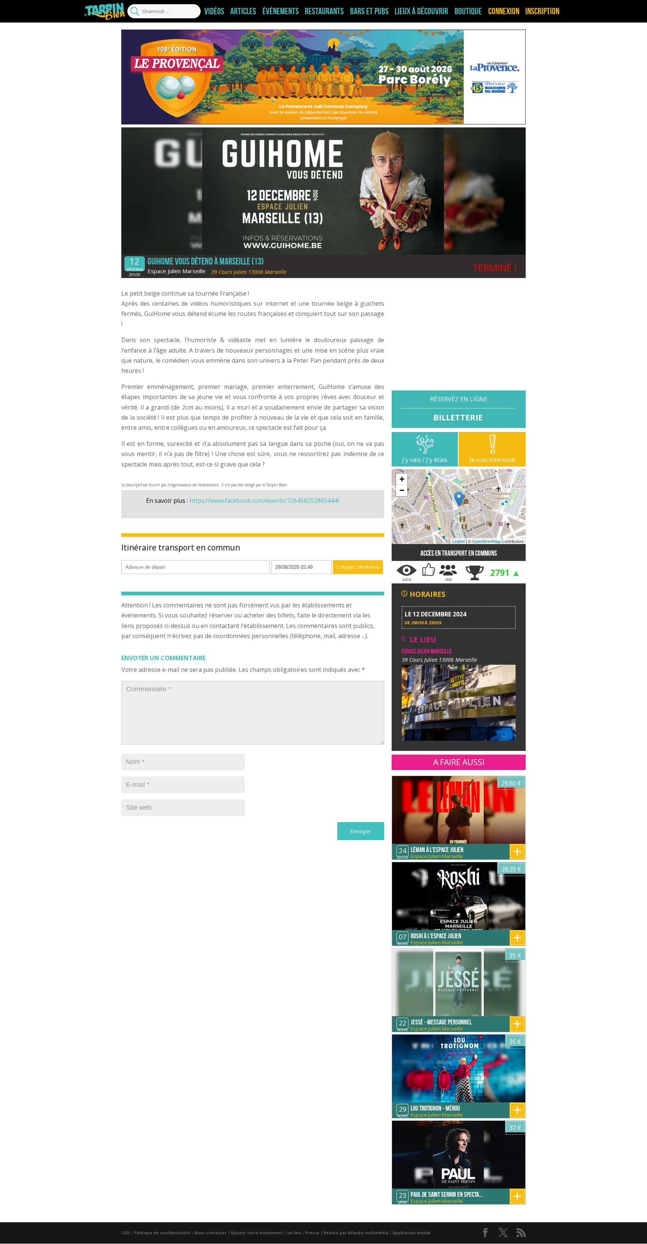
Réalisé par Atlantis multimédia (356, 1232)
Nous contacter (210, 1232)
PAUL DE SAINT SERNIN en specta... (446, 1194)
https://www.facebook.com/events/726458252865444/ (264, 500)
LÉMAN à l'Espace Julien (437, 850)
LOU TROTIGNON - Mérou (435, 1108)
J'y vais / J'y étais (424, 460)
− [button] (402, 490)
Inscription (542, 11)
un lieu (294, 1232)
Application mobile (411, 1232)
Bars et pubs (369, 11)
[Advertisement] (459, 338)
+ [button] (402, 479)
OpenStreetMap (486, 541)
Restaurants (324, 11)
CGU (125, 1232)
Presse (312, 1232)
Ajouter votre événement (257, 1232)
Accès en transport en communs (458, 553)
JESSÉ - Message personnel (441, 1022)
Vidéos (214, 11)
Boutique (468, 11)
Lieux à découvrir (421, 11)
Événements (280, 11)
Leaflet (458, 541)
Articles (243, 11)
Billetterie (458, 416)
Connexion (503, 11)
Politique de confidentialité (162, 1232)
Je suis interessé (492, 460)
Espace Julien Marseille (177, 271)
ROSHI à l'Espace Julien (436, 936)
